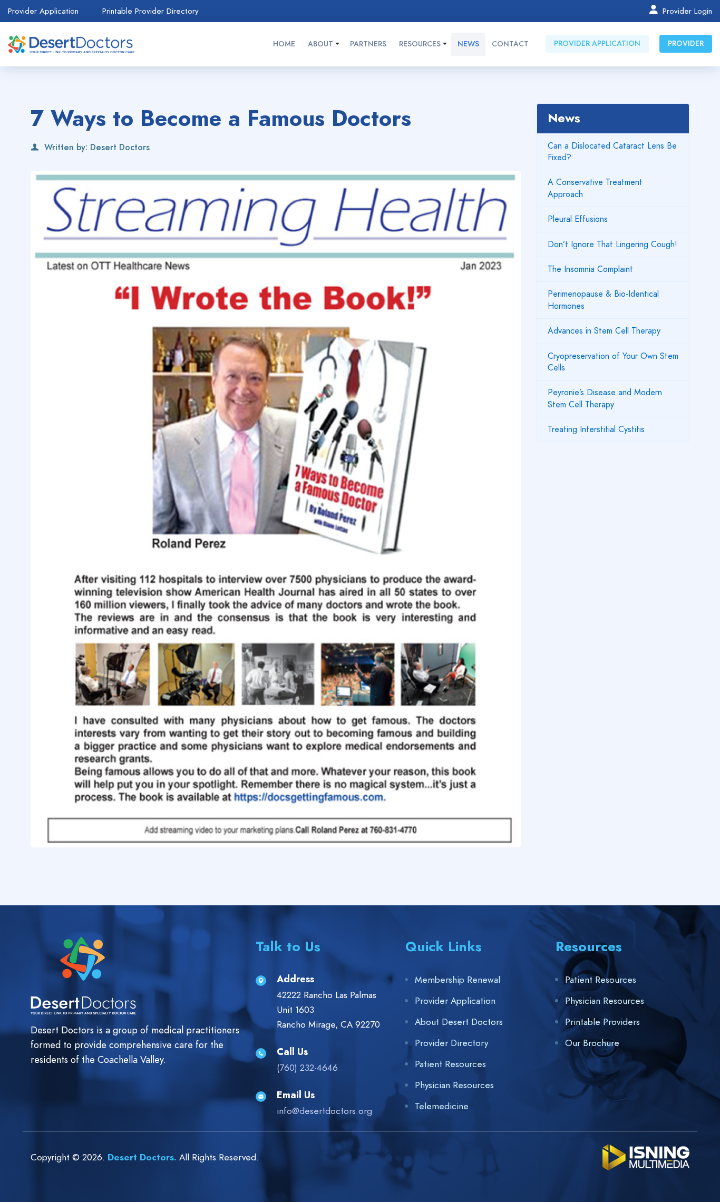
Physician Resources (454, 1085)
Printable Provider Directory (150, 11)
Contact (510, 44)
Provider (686, 43)
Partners (368, 44)
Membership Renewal (457, 979)
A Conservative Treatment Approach (595, 188)
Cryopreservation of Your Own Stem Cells (613, 362)
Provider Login (686, 10)
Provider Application (43, 11)
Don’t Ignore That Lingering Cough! (612, 244)
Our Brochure (592, 1043)
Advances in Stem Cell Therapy (604, 331)
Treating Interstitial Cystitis (596, 429)
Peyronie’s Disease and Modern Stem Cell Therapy (605, 398)
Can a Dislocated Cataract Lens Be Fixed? (612, 151)
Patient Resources (450, 1064)
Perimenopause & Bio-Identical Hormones (603, 299)
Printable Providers (602, 1021)
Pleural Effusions (578, 219)
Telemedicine (442, 1106)
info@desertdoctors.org (324, 1111)
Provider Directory (451, 1043)
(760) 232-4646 (307, 1067)
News (468, 44)
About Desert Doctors (459, 1021)
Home (284, 44)
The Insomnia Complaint (590, 269)
